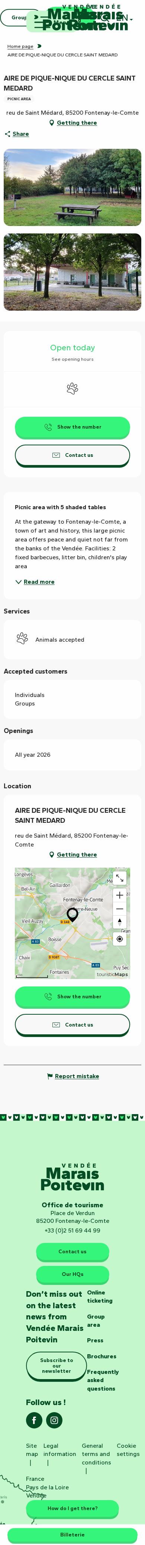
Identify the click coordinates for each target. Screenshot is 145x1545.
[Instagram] (54, 1422)
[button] (72, 187)
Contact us (72, 1251)
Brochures (101, 1356)
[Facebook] (34, 1422)
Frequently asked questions (103, 1380)
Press (95, 1340)
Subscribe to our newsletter (56, 1365)
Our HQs (73, 1274)
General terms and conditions (96, 1454)
